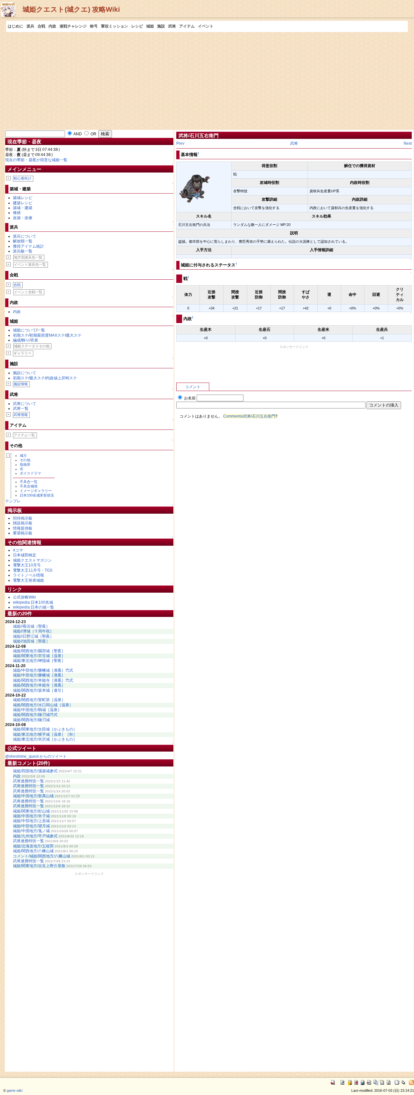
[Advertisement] (207, 80)
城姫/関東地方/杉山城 (31, 811)
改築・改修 (22, 218)
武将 (172, 26)
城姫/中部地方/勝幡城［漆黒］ (39, 675)
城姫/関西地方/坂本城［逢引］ (39, 690)
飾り (25, 340)
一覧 (41, 330)
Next (408, 143)
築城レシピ (22, 198)
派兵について (24, 236)
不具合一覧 (29, 482)
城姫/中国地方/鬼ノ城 (31, 831)
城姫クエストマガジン (32, 560)
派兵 (30, 26)
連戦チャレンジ (73, 26)
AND (77, 134)
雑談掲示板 (22, 523)
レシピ (137, 26)
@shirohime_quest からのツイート (36, 756)
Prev (180, 143)
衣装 (34, 340)
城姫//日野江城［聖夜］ (33, 636)
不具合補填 (29, 486)
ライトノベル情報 (28, 575)
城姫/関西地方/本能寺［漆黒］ (39, 685)
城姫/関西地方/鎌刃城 (31, 720)
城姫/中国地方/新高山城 (33, 796)
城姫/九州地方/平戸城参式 (35, 836)
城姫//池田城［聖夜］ (31, 641)
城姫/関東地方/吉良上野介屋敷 (39, 866)
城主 (23, 455)
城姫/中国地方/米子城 (31, 816)
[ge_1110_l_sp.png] (194, 186)
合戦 (41, 26)
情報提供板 (22, 528)
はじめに (15, 26)
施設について (24, 373)
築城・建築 (22, 208)
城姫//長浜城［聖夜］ (31, 626)
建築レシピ (22, 203)
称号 (94, 26)
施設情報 (21, 384)
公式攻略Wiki (24, 597)
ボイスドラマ (30, 473)
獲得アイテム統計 (28, 246)
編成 (17, 340)
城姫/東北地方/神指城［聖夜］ (39, 660)
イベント (205, 26)
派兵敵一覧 (22, 251)
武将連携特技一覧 (28, 781)
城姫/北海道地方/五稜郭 (33, 846)
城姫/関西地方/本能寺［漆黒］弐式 (43, 680)
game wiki (14, 1090)
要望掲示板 (22, 533)
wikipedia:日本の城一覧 (33, 607)
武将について (24, 403)
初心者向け (22, 178)
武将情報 (21, 415)
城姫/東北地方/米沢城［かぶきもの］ (45, 739)
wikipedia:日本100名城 (33, 602)
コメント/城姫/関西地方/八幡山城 (41, 856)
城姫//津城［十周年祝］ (33, 631)
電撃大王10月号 (27, 565)
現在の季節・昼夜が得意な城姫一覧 (36, 160)
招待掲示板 (22, 518)
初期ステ (20, 335)
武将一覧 (20, 408)
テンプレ (13, 501)
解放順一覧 (22, 241)
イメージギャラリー (36, 491)
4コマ (18, 550)
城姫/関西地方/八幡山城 (33, 851)
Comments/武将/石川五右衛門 (249, 416)
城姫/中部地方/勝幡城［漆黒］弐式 (43, 670)
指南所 (25, 464)
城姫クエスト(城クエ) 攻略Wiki (71, 9)
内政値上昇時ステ (61, 378)
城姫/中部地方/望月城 (31, 826)
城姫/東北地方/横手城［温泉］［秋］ (45, 734)
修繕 (17, 212)
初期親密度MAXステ (47, 335)
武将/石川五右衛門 (199, 135)
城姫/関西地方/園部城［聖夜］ (39, 651)
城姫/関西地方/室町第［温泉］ (39, 700)
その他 (25, 460)
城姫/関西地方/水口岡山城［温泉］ (43, 705)
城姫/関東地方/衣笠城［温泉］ (39, 656)
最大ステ (74, 335)
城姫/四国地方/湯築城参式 (35, 771)
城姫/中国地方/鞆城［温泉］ (37, 710)
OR (93, 134)
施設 (161, 26)
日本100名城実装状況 (37, 495)
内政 (52, 26)
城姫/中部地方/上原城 (31, 821)
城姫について (24, 330)
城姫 (150, 26)
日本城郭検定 (24, 555)
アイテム (187, 26)
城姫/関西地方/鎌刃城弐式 (35, 714)
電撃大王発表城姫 (28, 580)
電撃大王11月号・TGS (32, 570)
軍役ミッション (114, 26)
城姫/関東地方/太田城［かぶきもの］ (45, 729)
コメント (193, 387)
